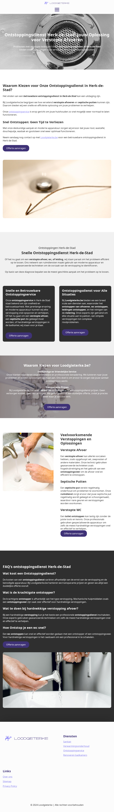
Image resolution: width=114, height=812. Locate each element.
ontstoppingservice (19, 111)
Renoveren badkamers (75, 755)
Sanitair (67, 741)
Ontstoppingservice (73, 750)
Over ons (7, 776)
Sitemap (7, 781)
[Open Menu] (57, 9)
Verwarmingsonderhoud (76, 746)
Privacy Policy (10, 786)
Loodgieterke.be (49, 137)
